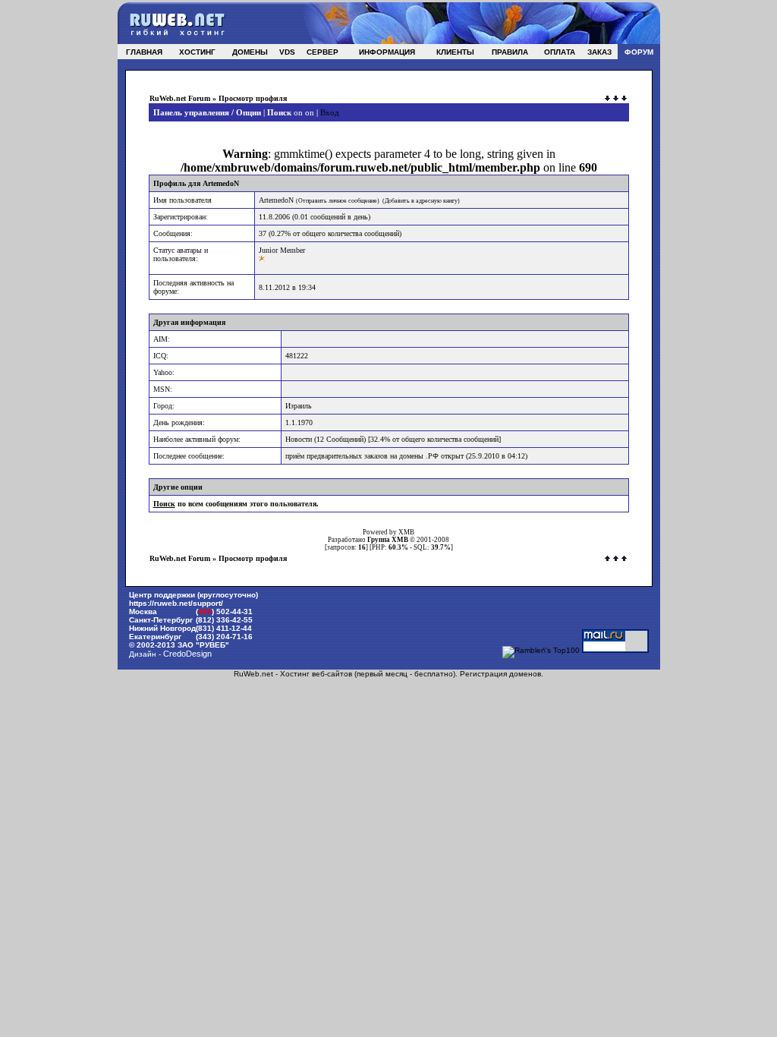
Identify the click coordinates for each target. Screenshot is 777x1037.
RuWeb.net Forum (179, 98)
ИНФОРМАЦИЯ (387, 52)
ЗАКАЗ (599, 52)
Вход (329, 112)
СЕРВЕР (322, 52)
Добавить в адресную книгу (421, 200)
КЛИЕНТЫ (455, 52)
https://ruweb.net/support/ (176, 603)
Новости (298, 439)
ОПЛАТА (559, 52)
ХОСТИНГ (197, 52)
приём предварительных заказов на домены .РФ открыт (374, 456)
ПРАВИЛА (510, 52)
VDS (287, 52)
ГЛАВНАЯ (144, 52)
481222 (296, 355)
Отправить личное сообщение (337, 200)
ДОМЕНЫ (250, 52)
